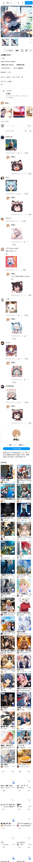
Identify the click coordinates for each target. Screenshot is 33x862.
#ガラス (3, 77)
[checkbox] (6, 131)
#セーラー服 (15, 77)
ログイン (28, 3)
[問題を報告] (21, 153)
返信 (27, 153)
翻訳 (2, 84)
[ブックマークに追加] (22, 50)
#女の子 (9, 77)
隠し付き (9, 131)
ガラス (9, 72)
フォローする (16, 449)
